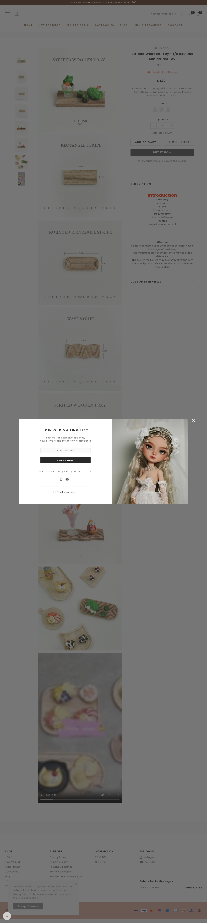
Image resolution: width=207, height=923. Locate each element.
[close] (193, 420)
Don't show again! (67, 492)
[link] (62, 479)
